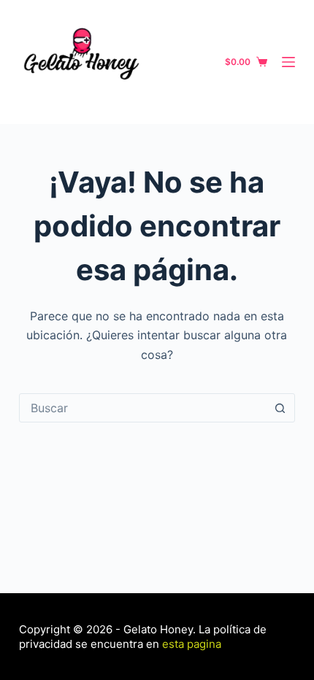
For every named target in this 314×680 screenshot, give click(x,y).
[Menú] (288, 62)
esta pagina (190, 644)
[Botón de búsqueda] (279, 407)
